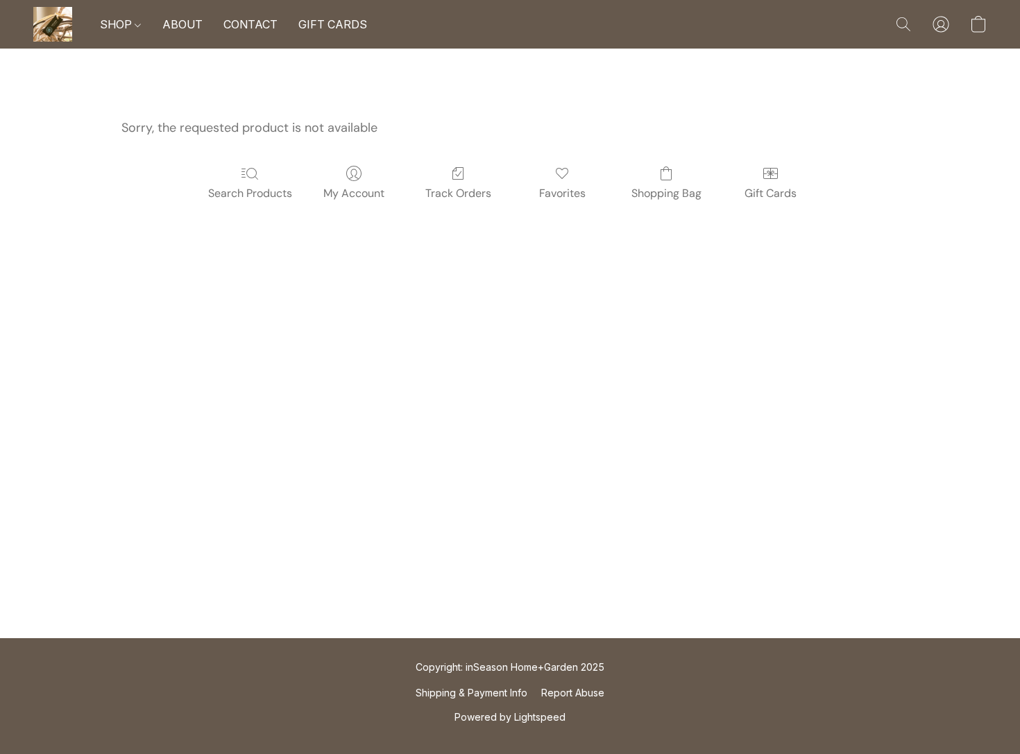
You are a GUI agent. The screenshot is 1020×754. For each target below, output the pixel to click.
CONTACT (250, 24)
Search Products (250, 193)
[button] (52, 24)
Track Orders (458, 193)
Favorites (562, 193)
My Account (353, 193)
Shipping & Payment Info (471, 693)
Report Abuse (572, 693)
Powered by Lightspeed (510, 717)
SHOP (117, 24)
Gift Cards (771, 193)
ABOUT (182, 24)
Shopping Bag (666, 193)
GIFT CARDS (332, 24)
